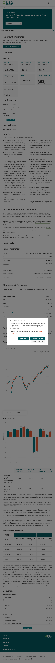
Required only (24, 338)
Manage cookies (36, 341)
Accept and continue (37, 338)
